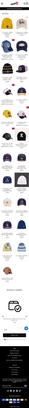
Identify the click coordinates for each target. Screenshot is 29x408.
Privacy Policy (14, 372)
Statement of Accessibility (14, 367)
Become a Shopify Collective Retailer (14, 360)
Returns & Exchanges (14, 351)
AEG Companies (18, 380)
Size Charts (14, 358)
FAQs (14, 348)
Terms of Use (14, 370)
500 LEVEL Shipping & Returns (14, 355)
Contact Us (14, 365)
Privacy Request (14, 374)
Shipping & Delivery (14, 353)
